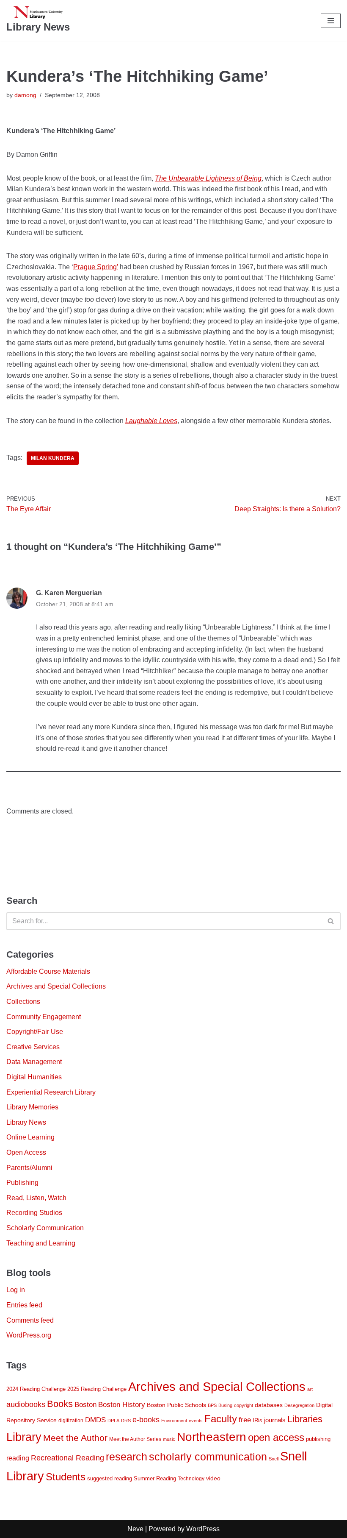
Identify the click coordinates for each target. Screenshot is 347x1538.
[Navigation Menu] (331, 21)
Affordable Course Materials (48, 971)
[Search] (331, 921)
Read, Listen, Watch (36, 1197)
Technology (191, 1479)
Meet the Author (75, 1438)
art (310, 1389)
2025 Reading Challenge (97, 1389)
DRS (126, 1420)
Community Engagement (43, 1016)
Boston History (121, 1405)
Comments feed (30, 1320)
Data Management (34, 1061)
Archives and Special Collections (56, 986)
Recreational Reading (67, 1458)
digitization (70, 1421)
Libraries (304, 1419)
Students (65, 1476)
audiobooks (25, 1404)
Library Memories (32, 1107)
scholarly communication (208, 1457)
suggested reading (109, 1478)
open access (276, 1437)
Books (60, 1404)
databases (269, 1405)
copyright (243, 1405)
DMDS (95, 1419)
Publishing (22, 1182)
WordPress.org (28, 1335)
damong (25, 95)
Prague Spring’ (95, 266)
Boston (85, 1404)
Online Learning (30, 1137)
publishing (318, 1439)
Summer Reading (155, 1478)
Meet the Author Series (135, 1439)
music (169, 1439)
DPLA (113, 1420)
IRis (257, 1420)
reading (17, 1458)
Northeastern (211, 1436)
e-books (146, 1419)
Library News (26, 1122)
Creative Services (33, 1046)
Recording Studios (34, 1212)
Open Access (26, 1152)
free (245, 1419)
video (213, 1478)
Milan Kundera (52, 458)
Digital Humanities (34, 1077)
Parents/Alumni (29, 1167)
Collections (23, 1001)
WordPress (203, 1528)
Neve (135, 1528)
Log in (15, 1289)
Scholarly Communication (45, 1228)
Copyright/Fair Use (34, 1031)
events (196, 1420)
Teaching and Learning (40, 1243)
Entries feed (24, 1305)
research (126, 1457)
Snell (273, 1458)
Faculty (220, 1418)
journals (275, 1420)
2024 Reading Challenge (36, 1389)
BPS (212, 1405)
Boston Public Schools (176, 1404)
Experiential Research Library (51, 1092)
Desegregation (299, 1405)
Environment (174, 1420)
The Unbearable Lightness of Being (208, 178)
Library (23, 1437)
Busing (225, 1405)
